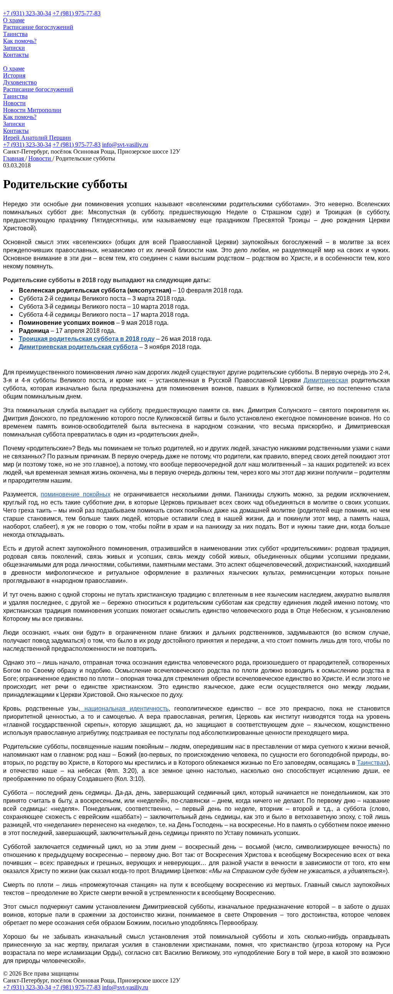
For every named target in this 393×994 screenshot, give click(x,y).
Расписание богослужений (38, 27)
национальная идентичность (124, 708)
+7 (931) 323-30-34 (27, 13)
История (14, 75)
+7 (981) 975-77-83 (77, 13)
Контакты (16, 54)
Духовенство (20, 82)
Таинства (15, 34)
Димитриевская (326, 380)
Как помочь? (19, 41)
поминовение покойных (75, 494)
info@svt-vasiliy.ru (125, 144)
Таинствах (371, 762)
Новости (14, 103)
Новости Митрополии (32, 110)
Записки (14, 48)
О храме (14, 20)
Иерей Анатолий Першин (37, 137)
